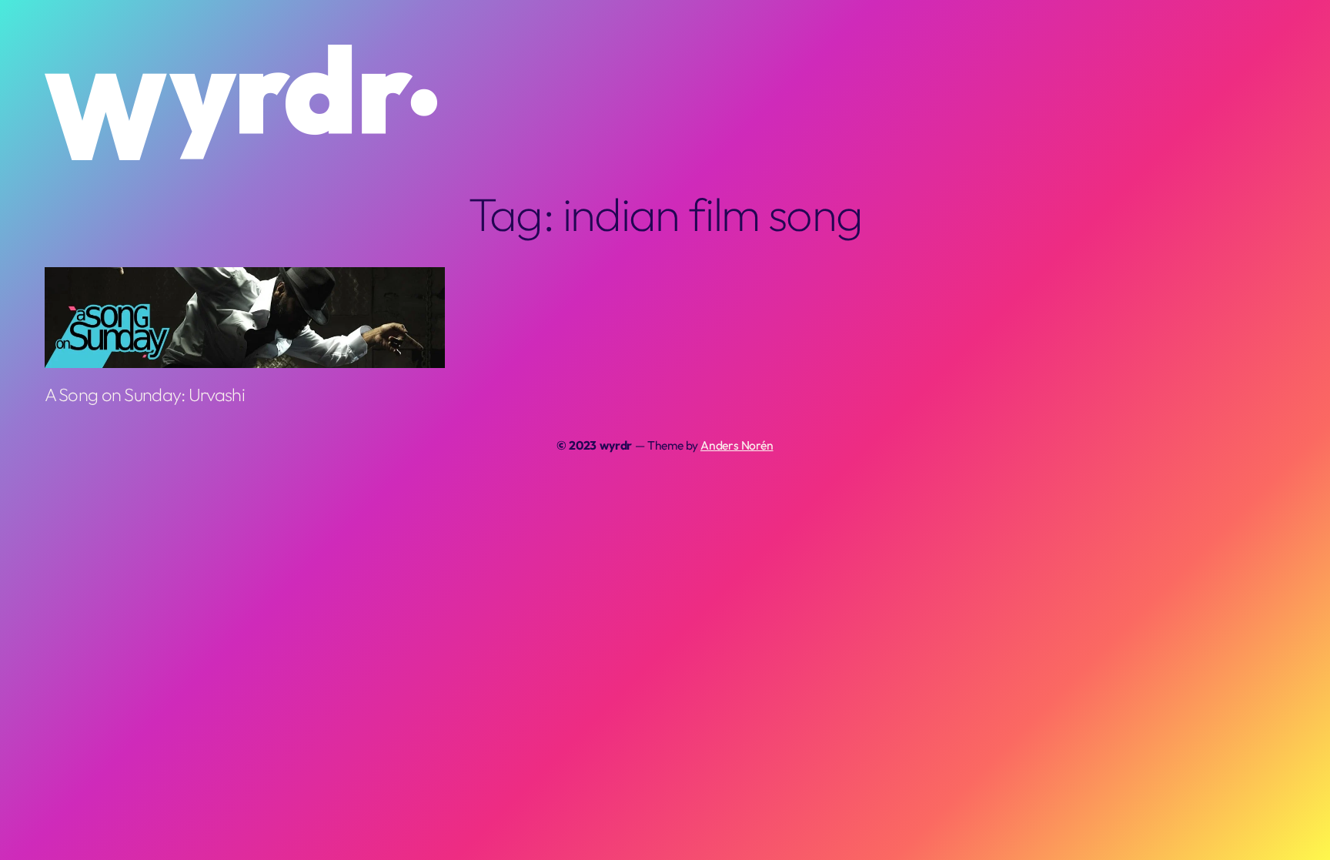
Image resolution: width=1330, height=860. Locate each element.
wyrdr (616, 445)
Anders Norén (737, 445)
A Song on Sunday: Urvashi (145, 394)
